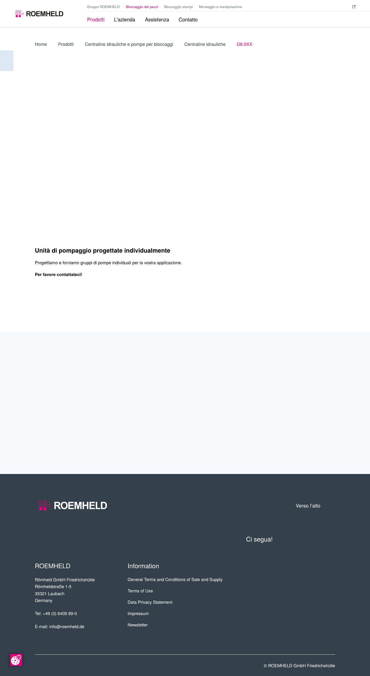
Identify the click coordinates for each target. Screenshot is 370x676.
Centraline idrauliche (205, 44)
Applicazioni (309, 383)
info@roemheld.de (66, 626)
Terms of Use (140, 590)
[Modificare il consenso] (16, 660)
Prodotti (66, 44)
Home (41, 44)
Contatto (315, 422)
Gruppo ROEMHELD (103, 6)
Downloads (310, 442)
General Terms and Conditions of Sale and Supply (175, 579)
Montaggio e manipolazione (220, 6)
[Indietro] (6, 60)
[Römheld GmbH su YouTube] (322, 7)
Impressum (138, 613)
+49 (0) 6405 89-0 (60, 613)
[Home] (39, 13)
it (354, 7)
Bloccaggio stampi (178, 6)
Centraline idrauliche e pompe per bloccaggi (129, 44)
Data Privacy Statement (150, 602)
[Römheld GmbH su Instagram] (345, 7)
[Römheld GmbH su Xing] (338, 7)
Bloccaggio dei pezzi (142, 6)
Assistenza (311, 403)
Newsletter (138, 624)
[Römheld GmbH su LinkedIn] (330, 7)
